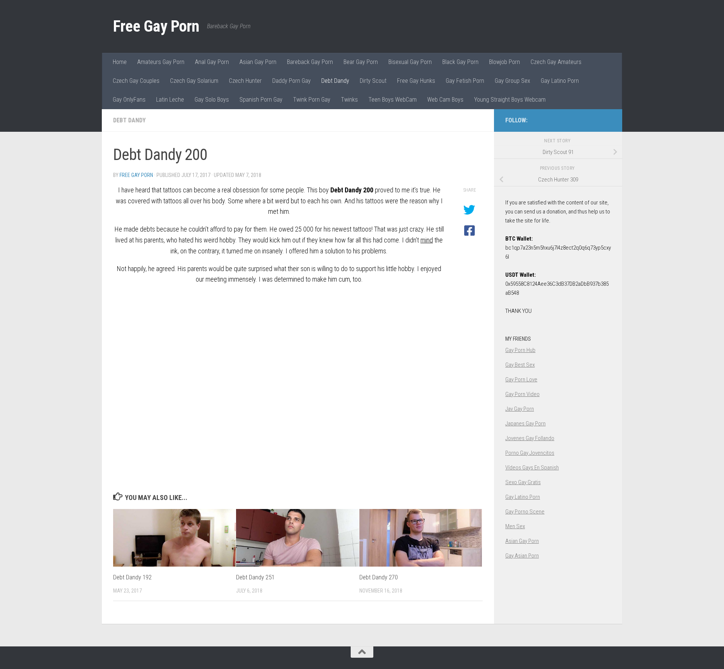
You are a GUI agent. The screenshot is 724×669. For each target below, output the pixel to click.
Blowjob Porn (504, 62)
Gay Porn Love (521, 379)
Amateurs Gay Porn (160, 62)
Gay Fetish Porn (465, 80)
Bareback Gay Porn (310, 62)
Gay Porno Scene (525, 511)
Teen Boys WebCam (392, 99)
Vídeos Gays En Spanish (532, 467)
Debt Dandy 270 (378, 577)
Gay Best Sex (520, 364)
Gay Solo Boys (212, 99)
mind (426, 240)
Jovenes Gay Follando (529, 438)
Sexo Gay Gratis (523, 482)
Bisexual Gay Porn (410, 62)
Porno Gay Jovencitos (529, 453)
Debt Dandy (335, 80)
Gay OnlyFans (129, 99)
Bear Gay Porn (361, 62)
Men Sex (515, 526)
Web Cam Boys (445, 99)
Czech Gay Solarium (194, 80)
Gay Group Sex (512, 80)
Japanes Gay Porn (525, 423)
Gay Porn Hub (520, 350)
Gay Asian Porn (522, 555)
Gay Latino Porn (560, 80)
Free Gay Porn (156, 26)
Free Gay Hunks (416, 80)
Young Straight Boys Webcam (510, 99)
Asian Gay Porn (257, 62)
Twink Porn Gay (311, 99)
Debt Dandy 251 (255, 577)
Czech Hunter (245, 80)
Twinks (349, 99)
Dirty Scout (373, 80)
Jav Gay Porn (519, 408)
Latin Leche (170, 99)
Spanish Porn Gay (260, 99)
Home (120, 62)
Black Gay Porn (460, 62)
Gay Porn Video (522, 394)
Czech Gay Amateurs (556, 62)
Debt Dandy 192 (132, 577)
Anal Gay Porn (212, 62)
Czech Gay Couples (136, 80)
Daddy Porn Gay (291, 80)
